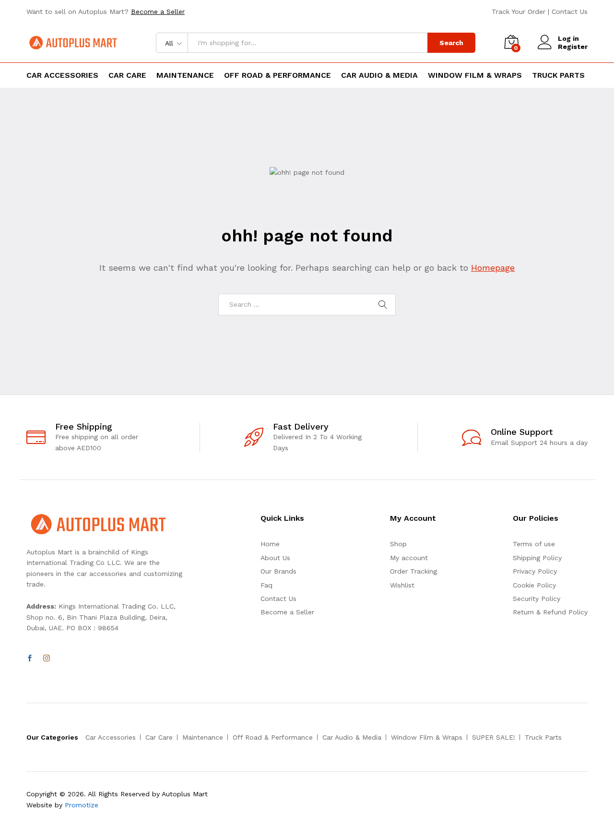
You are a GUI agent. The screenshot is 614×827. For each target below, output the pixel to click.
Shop (398, 544)
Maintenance (202, 737)
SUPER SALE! (493, 737)
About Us (275, 558)
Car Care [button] (127, 75)
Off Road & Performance (273, 737)
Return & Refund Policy (550, 612)
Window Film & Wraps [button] (475, 75)
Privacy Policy (535, 571)
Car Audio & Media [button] (379, 75)
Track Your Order (518, 11)
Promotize (81, 805)
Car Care (159, 737)
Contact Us (570, 11)
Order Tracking (413, 571)
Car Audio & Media (351, 737)
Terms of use (534, 544)
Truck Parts (558, 75)
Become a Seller (158, 11)
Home (270, 544)
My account (409, 558)
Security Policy (536, 598)
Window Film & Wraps (426, 737)
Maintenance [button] (185, 75)
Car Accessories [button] (62, 75)
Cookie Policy (534, 585)
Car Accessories (110, 737)
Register (573, 46)
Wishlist (402, 585)
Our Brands (278, 571)
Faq (266, 585)
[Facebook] (30, 658)
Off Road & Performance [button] (277, 75)
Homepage (493, 268)
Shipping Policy (537, 558)
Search (451, 43)
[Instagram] (46, 658)
